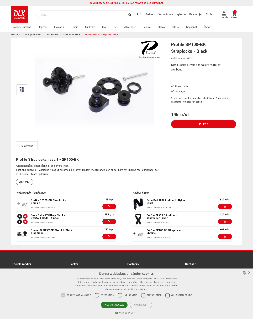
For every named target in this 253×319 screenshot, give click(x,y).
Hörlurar (147, 27)
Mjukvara (90, 27)
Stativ (175, 27)
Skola (209, 14)
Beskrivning (26, 146)
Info (140, 14)
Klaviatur (59, 27)
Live (104, 27)
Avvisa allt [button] (141, 304)
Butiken (151, 14)
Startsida (15, 34)
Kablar (162, 27)
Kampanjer (196, 14)
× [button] (249, 272)
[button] (126, 313)
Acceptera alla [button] (114, 304)
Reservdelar (52, 34)
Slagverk (42, 27)
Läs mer (144, 288)
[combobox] (244, 273)
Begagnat (191, 27)
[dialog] (126, 294)
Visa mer (24, 182)
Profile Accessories (149, 57)
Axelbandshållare (71, 34)
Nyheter (181, 14)
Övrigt (207, 27)
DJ (115, 27)
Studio (74, 27)
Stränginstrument (21, 27)
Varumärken (166, 14)
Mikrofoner (129, 27)
